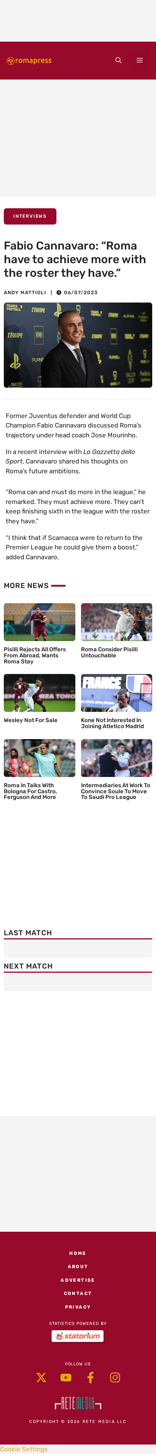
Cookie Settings (24, 1449)
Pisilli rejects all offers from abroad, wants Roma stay (35, 655)
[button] (118, 60)
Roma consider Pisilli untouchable (109, 652)
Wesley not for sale (31, 720)
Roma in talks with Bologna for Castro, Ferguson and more (30, 791)
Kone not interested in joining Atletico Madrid (112, 723)
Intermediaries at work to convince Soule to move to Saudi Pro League (115, 791)
